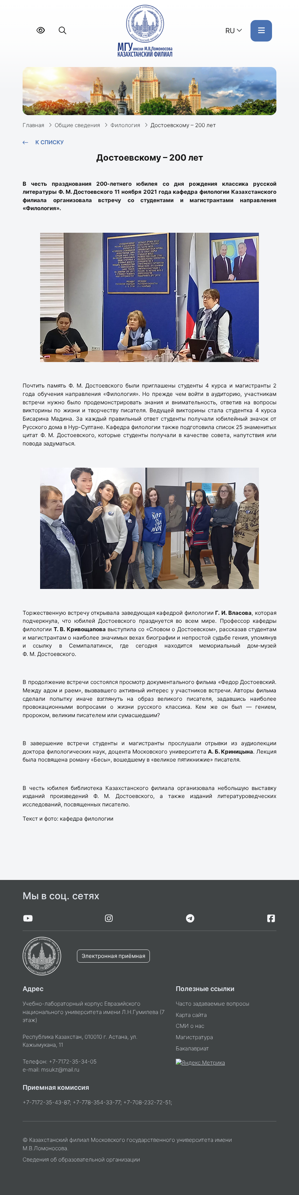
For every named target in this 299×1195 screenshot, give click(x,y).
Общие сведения (77, 125)
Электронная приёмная (113, 955)
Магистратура (194, 1037)
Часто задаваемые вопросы (212, 1003)
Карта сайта (191, 1014)
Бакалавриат (192, 1048)
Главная (33, 125)
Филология (125, 125)
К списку (49, 142)
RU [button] (230, 30)
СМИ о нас (190, 1025)
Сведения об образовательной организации (81, 1159)
